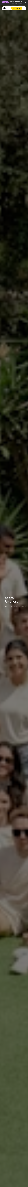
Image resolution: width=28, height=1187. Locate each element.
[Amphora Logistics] (4, 8)
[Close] (25, 2)
